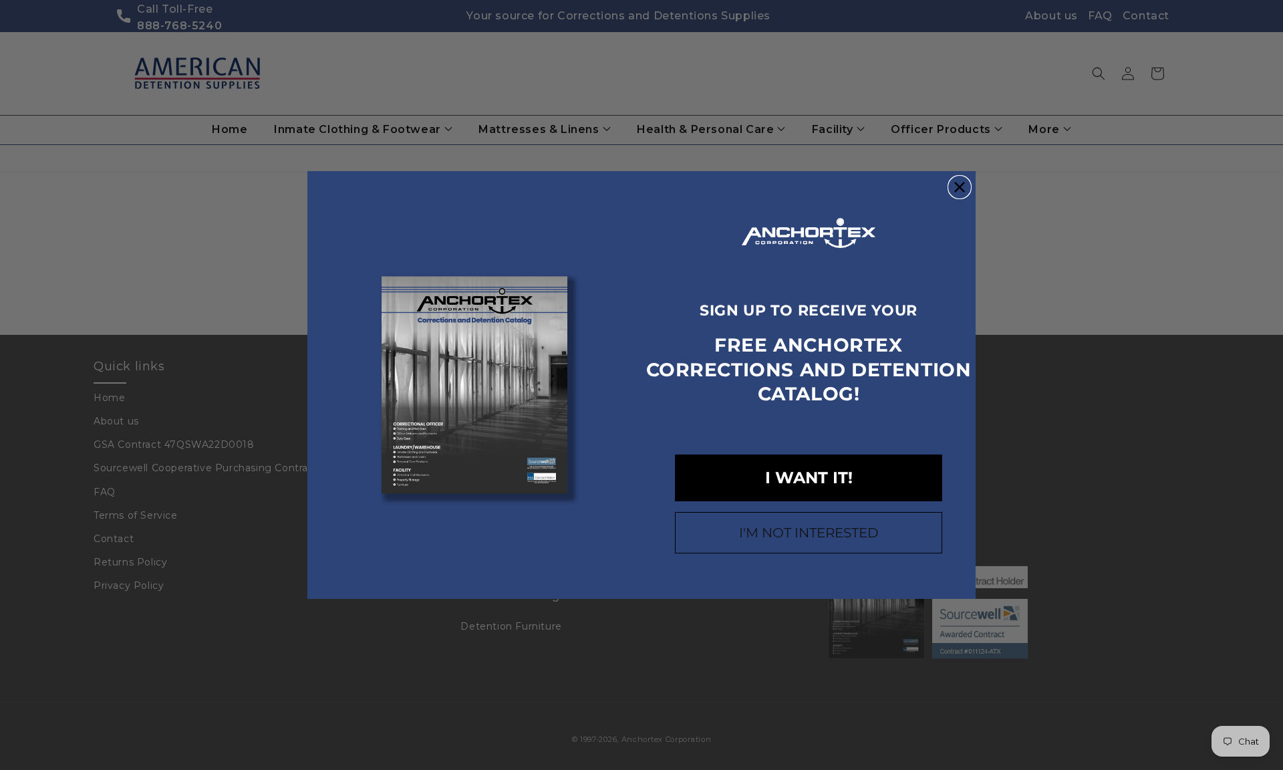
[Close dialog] (959, 187)
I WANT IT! (809, 477)
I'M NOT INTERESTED (809, 533)
